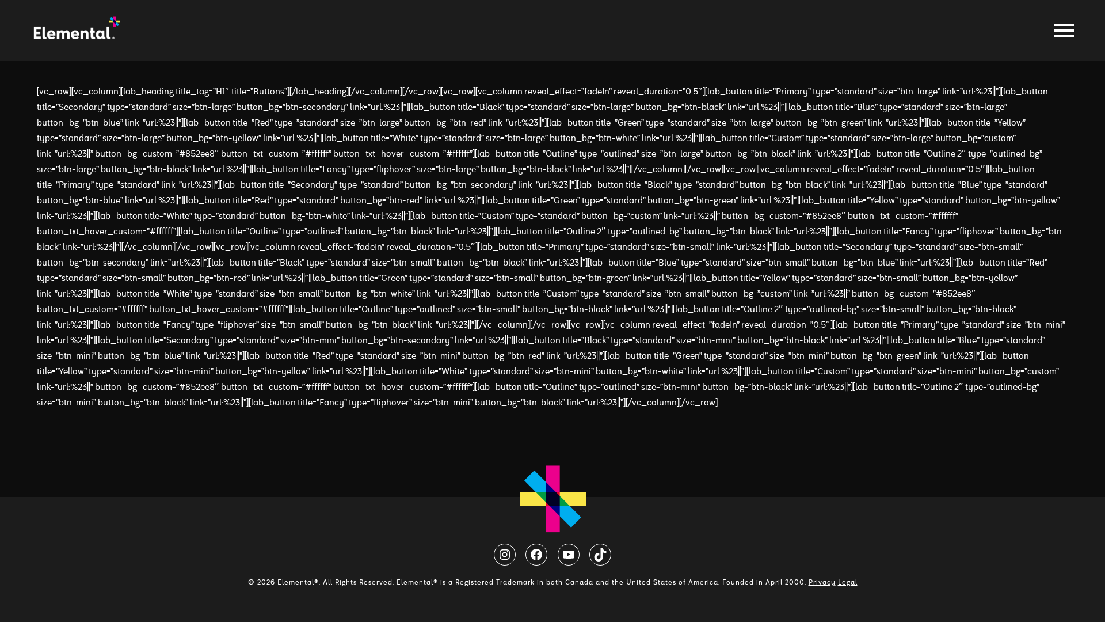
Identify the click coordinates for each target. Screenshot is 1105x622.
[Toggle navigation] (1061, 30)
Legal (848, 582)
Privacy (822, 582)
